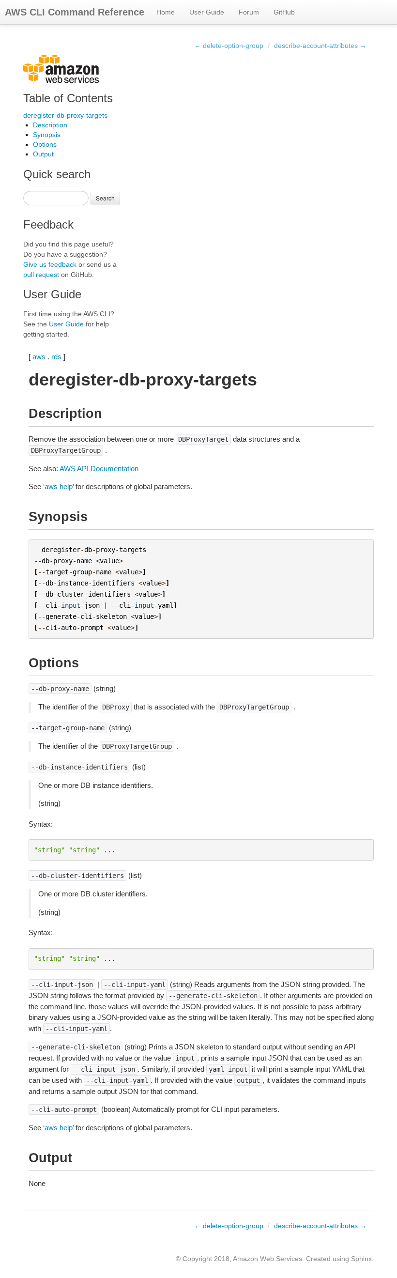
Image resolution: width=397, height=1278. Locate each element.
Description (50, 125)
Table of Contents (68, 98)
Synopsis (47, 135)
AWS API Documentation (99, 468)
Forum (249, 12)
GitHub (284, 12)
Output (43, 154)
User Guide (206, 12)
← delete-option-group (228, 45)
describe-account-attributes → (320, 45)
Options (45, 144)
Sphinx (361, 1259)
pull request (41, 274)
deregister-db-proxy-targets (65, 115)
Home (165, 12)
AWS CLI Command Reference (74, 12)
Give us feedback (49, 264)
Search (105, 198)
